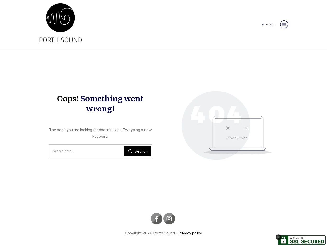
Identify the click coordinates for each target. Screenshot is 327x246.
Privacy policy (190, 232)
